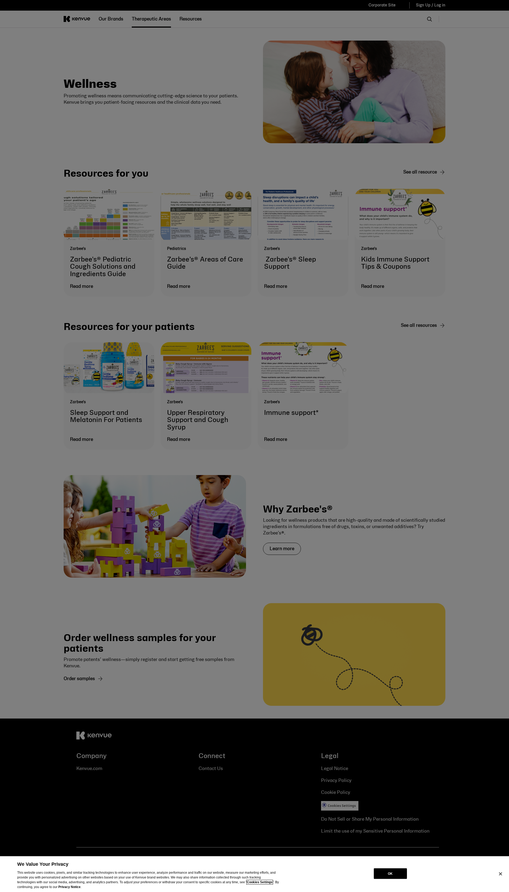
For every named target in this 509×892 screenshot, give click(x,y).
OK (390, 873)
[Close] (500, 874)
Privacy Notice (69, 887)
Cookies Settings (260, 882)
